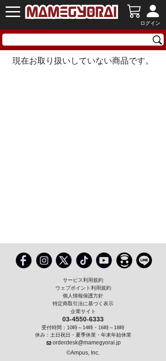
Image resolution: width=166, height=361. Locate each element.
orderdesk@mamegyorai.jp (87, 342)
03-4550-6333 (83, 318)
